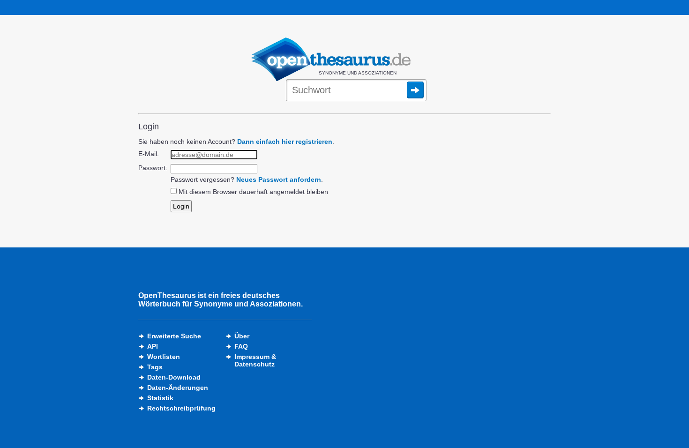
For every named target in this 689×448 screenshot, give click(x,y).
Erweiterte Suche (174, 336)
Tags (155, 367)
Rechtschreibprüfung (181, 408)
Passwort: (152, 168)
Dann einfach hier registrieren (284, 141)
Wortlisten (163, 356)
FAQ (241, 346)
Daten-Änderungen (177, 387)
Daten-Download (174, 377)
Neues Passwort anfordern (278, 179)
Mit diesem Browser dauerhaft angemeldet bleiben (253, 191)
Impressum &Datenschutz (255, 360)
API (152, 346)
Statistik (160, 398)
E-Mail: (148, 153)
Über (241, 336)
